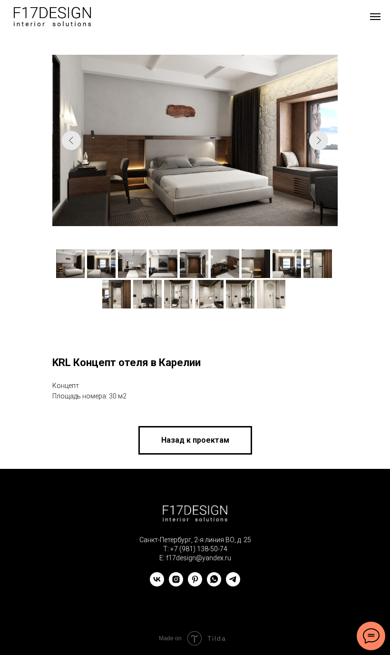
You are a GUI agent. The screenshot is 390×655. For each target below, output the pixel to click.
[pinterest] (195, 584)
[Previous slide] (71, 140)
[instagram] (176, 584)
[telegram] (233, 584)
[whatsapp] (214, 584)
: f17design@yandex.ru (197, 558)
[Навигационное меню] (375, 16)
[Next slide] (318, 140)
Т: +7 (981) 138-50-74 (195, 549)
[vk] (157, 584)
